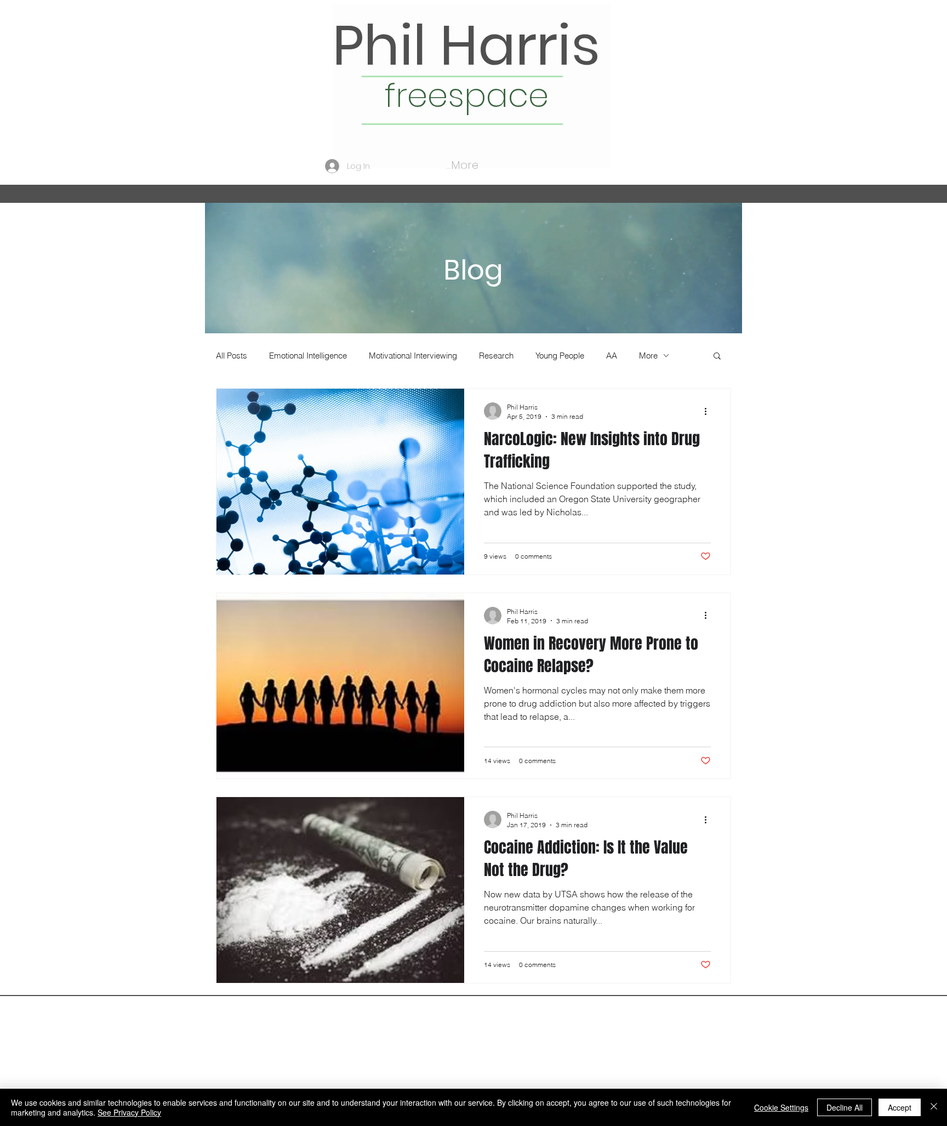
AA (611, 355)
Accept (899, 1107)
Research (496, 355)
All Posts (231, 355)
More (648, 355)
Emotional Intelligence (308, 355)
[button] (717, 356)
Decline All (844, 1107)
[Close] (933, 1107)
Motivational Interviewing (413, 355)
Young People (559, 355)
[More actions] (709, 411)
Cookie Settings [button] (781, 1107)
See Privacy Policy (129, 1112)
